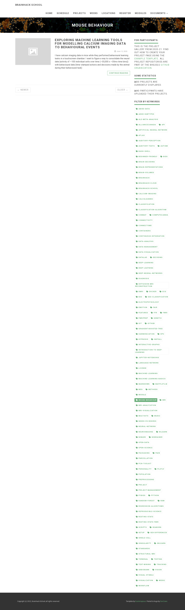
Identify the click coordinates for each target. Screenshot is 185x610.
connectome (145, 226)
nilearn (163, 432)
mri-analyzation (147, 405)
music (157, 416)
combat (143, 215)
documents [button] (158, 13)
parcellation (146, 458)
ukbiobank (144, 570)
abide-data (144, 109)
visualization (146, 580)
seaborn (156, 527)
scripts (143, 527)
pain (157, 453)
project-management (150, 490)
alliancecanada (147, 125)
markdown (144, 384)
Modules (140, 13)
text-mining (145, 564)
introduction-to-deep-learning (148, 351)
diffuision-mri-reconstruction (144, 285)
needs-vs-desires (147, 421)
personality (145, 469)
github (151, 323)
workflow (144, 586)
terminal (143, 559)
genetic (158, 318)
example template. (146, 58)
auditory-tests (147, 146)
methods (153, 389)
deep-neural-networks (150, 273)
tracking (161, 564)
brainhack (144, 178)
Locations (108, 13)
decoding (158, 257)
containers (145, 231)
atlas (142, 135)
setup (142, 533)
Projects (79, 13)
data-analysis (146, 241)
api (163, 125)
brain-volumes (146, 173)
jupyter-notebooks (149, 358)
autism (164, 146)
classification (146, 204)
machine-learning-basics (152, 379)
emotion (143, 307)
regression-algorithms (151, 506)
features (143, 313)
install (158, 339)
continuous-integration (151, 236)
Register (125, 13)
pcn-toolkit (145, 464)
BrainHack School (28, 4)
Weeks (94, 13)
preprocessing (146, 480)
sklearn (161, 543)
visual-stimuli (146, 575)
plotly (160, 469)
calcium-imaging (147, 194)
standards (144, 549)
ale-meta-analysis (148, 119)
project (143, 485)
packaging (144, 453)
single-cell (145, 538)
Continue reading (118, 73)
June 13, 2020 (122, 51)
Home (49, 13)
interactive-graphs (149, 345)
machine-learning (148, 373)
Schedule (63, 13)
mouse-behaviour (147, 400)
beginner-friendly (148, 157)
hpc (162, 334)
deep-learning (146, 263)
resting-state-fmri (149, 522)
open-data (144, 442)
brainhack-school (148, 188)
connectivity (146, 220)
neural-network (147, 426)
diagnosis (144, 279)
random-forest (147, 501)
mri (164, 400)
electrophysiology (149, 302)
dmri (141, 292)
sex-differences (158, 533)
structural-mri (147, 554)
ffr (155, 313)
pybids (142, 495)
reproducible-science (150, 511)
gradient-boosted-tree (151, 329)
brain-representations (151, 167)
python (155, 495)
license (142, 368)
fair (155, 307)
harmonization (146, 334)
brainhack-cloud (147, 183)
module (142, 395)
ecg (164, 292)
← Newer (22, 90)
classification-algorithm (152, 210)
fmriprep (143, 318)
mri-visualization (148, 411)
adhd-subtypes (146, 114)
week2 (162, 580)
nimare (142, 437)
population (144, 474)
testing (158, 559)
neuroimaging (146, 432)
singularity (145, 543)
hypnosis (143, 339)
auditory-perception (149, 141)
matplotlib (161, 384)
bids (165, 157)
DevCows (163, 601)
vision (158, 570)
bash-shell (144, 151)
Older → (122, 90)
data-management (148, 247)
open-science (145, 448)
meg (141, 389)
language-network (148, 363)
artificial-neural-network (153, 130)
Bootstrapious (140, 601)
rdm (162, 501)
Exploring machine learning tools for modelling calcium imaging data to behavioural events (90, 43)
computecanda (160, 215)
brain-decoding (147, 162)
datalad (143, 257)
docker (153, 292)
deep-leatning (146, 268)
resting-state (146, 517)
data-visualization (149, 252)
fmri (165, 313)
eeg (140, 297)
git (140, 323)
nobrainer (157, 437)
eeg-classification (158, 297)
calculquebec (146, 199)
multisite (143, 416)
